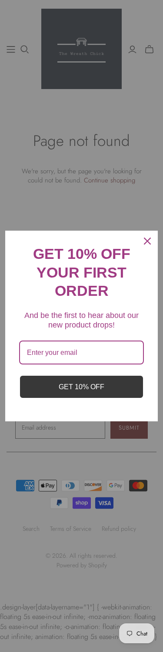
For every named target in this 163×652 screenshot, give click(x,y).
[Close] (147, 241)
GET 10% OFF (81, 387)
